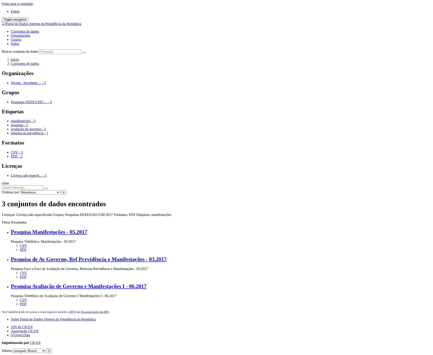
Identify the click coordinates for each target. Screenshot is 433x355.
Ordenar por (10, 192)
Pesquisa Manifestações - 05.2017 (49, 232)
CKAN (35, 343)
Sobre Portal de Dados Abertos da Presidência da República (53, 319)
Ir (63, 192)
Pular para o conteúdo (17, 4)
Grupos (16, 39)
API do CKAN (22, 327)
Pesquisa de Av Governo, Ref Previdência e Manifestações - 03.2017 (89, 259)
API (71, 312)
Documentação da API (94, 312)
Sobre (15, 44)
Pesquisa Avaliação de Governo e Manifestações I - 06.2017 (79, 286)
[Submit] (84, 52)
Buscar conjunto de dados (20, 51)
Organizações (20, 35)
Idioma (7, 351)
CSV (23, 245)
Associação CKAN (25, 331)
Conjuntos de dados (25, 31)
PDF (23, 250)
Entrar (15, 11)
